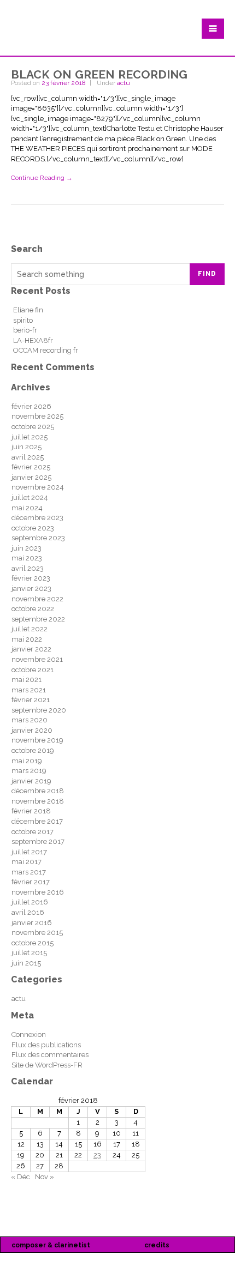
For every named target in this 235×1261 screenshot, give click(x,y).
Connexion (28, 1034)
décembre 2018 (37, 791)
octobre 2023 (32, 528)
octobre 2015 (32, 943)
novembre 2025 (37, 416)
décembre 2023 (37, 518)
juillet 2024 (29, 497)
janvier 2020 (31, 730)
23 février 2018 (64, 83)
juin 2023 (26, 548)
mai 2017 (26, 862)
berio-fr (25, 330)
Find (207, 273)
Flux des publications (46, 1045)
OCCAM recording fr (45, 350)
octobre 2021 (32, 670)
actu (123, 83)
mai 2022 (26, 639)
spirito (23, 320)
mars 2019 (28, 771)
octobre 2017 (32, 832)
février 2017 (30, 882)
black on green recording (99, 72)
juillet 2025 (29, 437)
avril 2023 (27, 568)
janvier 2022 (31, 649)
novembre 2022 (37, 599)
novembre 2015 (37, 932)
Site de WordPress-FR (47, 1065)
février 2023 (30, 578)
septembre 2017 (37, 841)
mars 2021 (28, 690)
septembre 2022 (38, 619)
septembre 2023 (38, 538)
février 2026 (31, 406)
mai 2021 (26, 679)
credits (156, 1245)
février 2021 (30, 700)
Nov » (44, 1177)
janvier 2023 (31, 588)
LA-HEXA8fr (33, 340)
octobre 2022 (32, 609)
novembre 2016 (37, 892)
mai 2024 (27, 508)
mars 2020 (29, 720)
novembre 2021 (37, 659)
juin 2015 (26, 963)
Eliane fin (28, 310)
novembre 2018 (37, 801)
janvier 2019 (31, 781)
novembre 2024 (37, 487)
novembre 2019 (37, 740)
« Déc (20, 1177)
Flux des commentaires (50, 1055)
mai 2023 (26, 558)
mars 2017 (28, 872)
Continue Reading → (42, 178)
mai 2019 (26, 761)
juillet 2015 (29, 953)
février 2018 (31, 811)
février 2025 (30, 467)
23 (97, 1155)
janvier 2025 (31, 477)
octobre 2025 (32, 427)
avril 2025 (27, 457)
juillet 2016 (29, 902)
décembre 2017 (37, 821)
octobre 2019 (32, 750)
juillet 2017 (29, 852)
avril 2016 (27, 912)
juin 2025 (26, 447)
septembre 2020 (38, 710)
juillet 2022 (29, 629)
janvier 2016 (31, 923)
